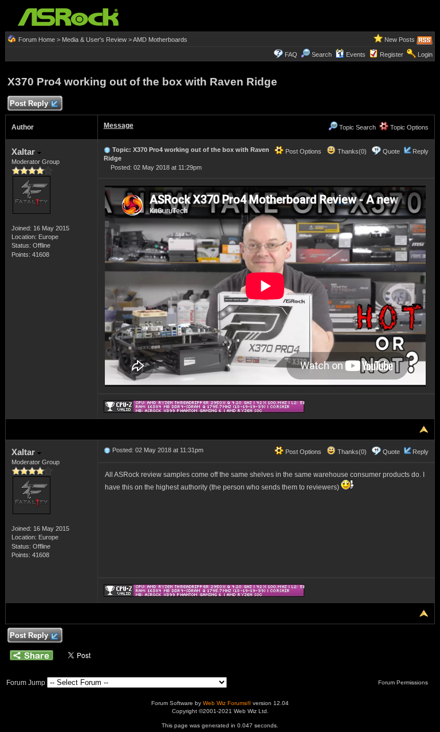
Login (425, 54)
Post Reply (28, 103)
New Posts (399, 39)
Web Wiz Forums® (227, 703)
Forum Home (36, 39)
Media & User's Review (94, 39)
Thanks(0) (351, 151)
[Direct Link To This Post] (107, 149)
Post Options (302, 151)
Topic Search (356, 127)
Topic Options (408, 127)
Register (391, 54)
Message (118, 126)
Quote (391, 151)
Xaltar (24, 151)
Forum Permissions (404, 682)
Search (322, 54)
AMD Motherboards (160, 39)
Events (356, 54)
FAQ (291, 54)
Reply (420, 151)
